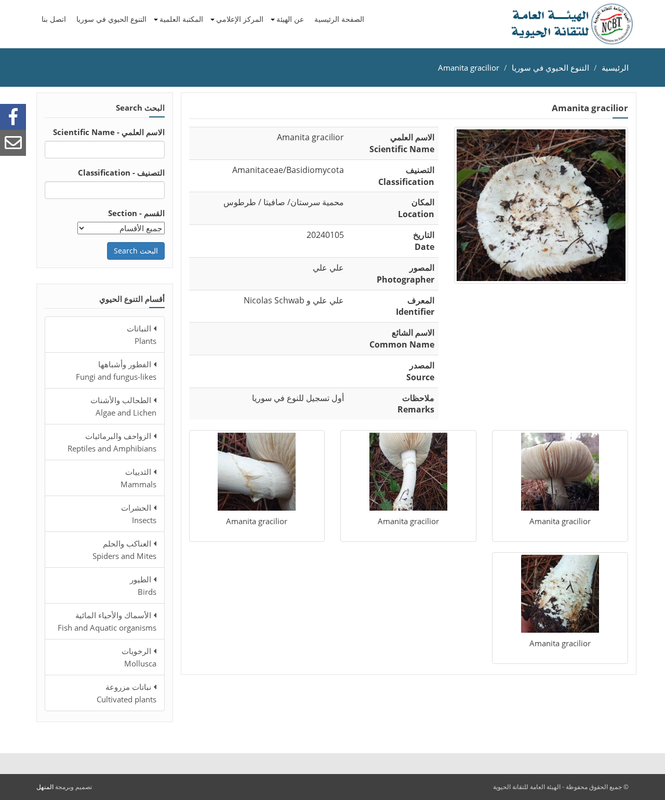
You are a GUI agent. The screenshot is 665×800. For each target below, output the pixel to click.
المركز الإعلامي (239, 19)
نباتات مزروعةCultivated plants (126, 693)
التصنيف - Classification (121, 172)
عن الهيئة (290, 19)
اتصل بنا (54, 19)
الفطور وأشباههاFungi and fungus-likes (116, 370)
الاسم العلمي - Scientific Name (109, 132)
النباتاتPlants (141, 334)
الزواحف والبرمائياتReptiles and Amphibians (112, 442)
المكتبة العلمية (181, 19)
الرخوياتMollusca (139, 657)
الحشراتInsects (138, 513)
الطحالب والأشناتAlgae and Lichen (123, 406)
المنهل (45, 786)
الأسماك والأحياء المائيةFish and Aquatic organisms (107, 621)
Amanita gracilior (468, 67)
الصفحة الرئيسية (339, 19)
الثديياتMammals (138, 477)
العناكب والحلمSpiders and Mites (124, 549)
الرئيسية (615, 67)
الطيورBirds (143, 585)
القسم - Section (136, 213)
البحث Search (136, 251)
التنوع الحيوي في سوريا (111, 19)
